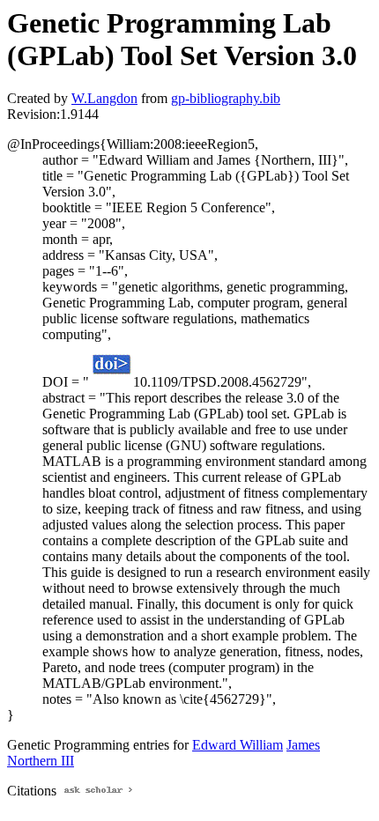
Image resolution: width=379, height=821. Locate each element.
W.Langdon (104, 98)
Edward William (237, 744)
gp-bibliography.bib (225, 98)
